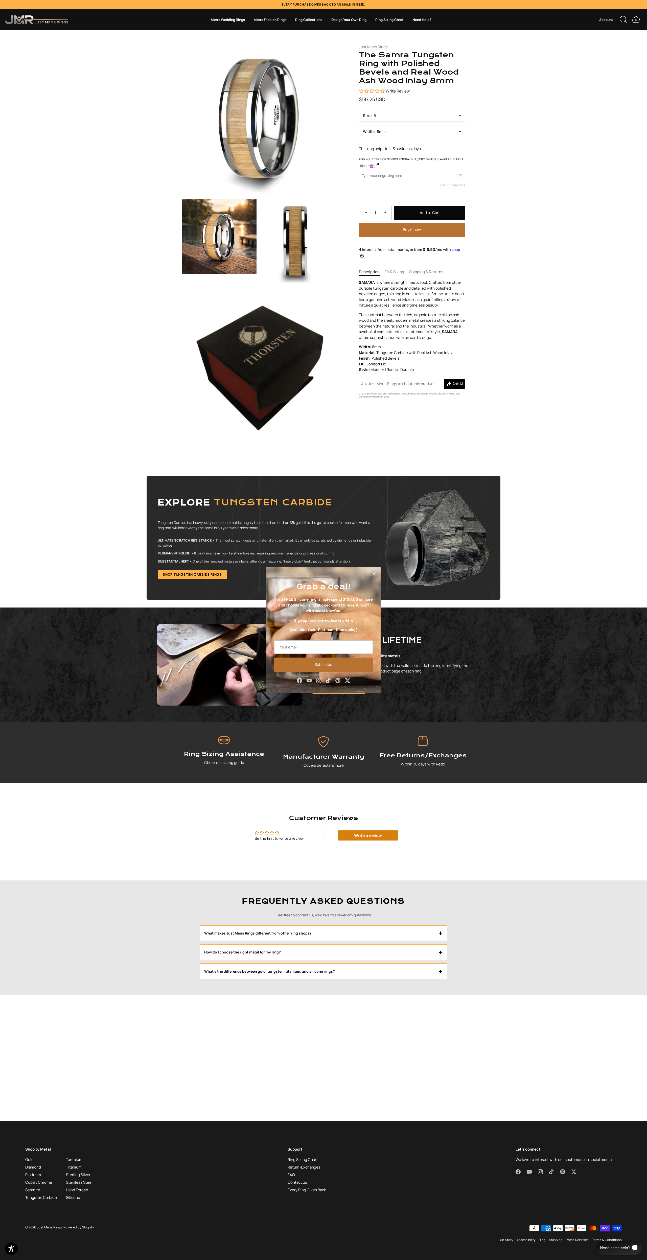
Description (369, 271)
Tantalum (74, 1159)
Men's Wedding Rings (228, 19)
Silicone (73, 1197)
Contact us (297, 1182)
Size (367, 116)
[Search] (623, 19)
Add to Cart (430, 212)
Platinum (33, 1174)
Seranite (32, 1190)
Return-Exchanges (304, 1167)
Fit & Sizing (394, 271)
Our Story (506, 1240)
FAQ (291, 1174)
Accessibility (526, 1240)
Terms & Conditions (607, 1240)
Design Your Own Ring (348, 19)
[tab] (372, 272)
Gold (29, 1159)
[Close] (374, 573)
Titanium (74, 1167)
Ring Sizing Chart (389, 19)
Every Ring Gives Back (307, 1190)
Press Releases (577, 1240)
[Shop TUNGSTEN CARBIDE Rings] (323, 538)
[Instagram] (318, 680)
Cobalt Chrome (38, 1182)
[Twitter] (347, 680)
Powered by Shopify (78, 1227)
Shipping (556, 1240)
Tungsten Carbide (41, 1197)
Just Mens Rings (373, 47)
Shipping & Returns (426, 271)
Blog (542, 1240)
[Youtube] (309, 680)
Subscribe (323, 664)
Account (606, 19)
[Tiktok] (328, 680)
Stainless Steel (79, 1182)
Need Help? (421, 19)
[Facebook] (299, 680)
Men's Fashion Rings (270, 19)
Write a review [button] (368, 835)
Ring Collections (308, 19)
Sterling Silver (78, 1174)
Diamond (33, 1167)
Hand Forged (77, 1190)
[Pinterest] (337, 680)
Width (368, 131)
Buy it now (412, 229)
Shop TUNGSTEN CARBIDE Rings (192, 574)
